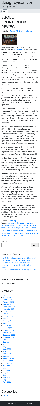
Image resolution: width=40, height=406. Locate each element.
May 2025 (6, 295)
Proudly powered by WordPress (20, 403)
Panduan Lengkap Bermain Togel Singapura (17, 260)
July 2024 (6, 318)
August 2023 (8, 344)
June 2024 (7, 321)
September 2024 (9, 314)
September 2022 (9, 370)
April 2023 (7, 354)
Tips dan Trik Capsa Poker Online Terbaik (16, 263)
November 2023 (9, 337)
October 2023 (8, 340)
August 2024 (8, 316)
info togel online (13, 223)
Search (4, 241)
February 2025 (8, 302)
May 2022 (6, 380)
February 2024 (8, 330)
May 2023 (6, 351)
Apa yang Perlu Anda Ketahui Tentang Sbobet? (18, 270)
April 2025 (7, 297)
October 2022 (8, 368)
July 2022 (6, 375)
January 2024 (8, 333)
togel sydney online (31, 230)
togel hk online (25, 223)
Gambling (12, 221)
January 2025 (8, 304)
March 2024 (7, 328)
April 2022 (7, 382)
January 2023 (8, 361)
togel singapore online (15, 230)
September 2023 (9, 342)
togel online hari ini (8, 228)
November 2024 (9, 309)
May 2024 (6, 323)
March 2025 (7, 300)
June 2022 (7, 377)
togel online (31, 225)
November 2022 (9, 366)
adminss (29, 31)
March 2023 (7, 356)
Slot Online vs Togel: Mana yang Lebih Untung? (18, 258)
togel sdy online (22, 228)
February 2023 (8, 358)
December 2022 (9, 363)
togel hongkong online (18, 225)
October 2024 (8, 311)
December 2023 (9, 335)
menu (5, 11)
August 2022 (8, 373)
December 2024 (9, 307)
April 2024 (7, 326)
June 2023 (7, 349)
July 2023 (6, 347)
